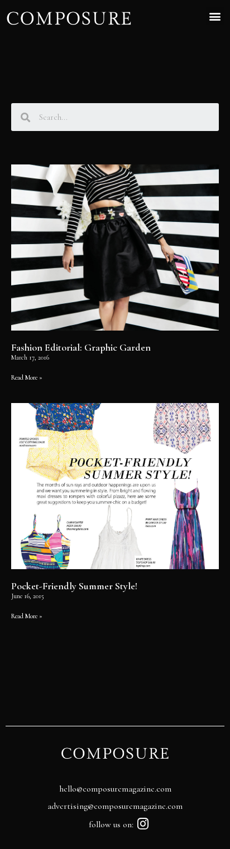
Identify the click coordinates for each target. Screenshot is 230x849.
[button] (215, 16)
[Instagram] (143, 823)
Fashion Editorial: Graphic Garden (81, 347)
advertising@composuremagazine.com (115, 806)
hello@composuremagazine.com (115, 788)
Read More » (26, 377)
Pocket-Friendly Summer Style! (74, 586)
